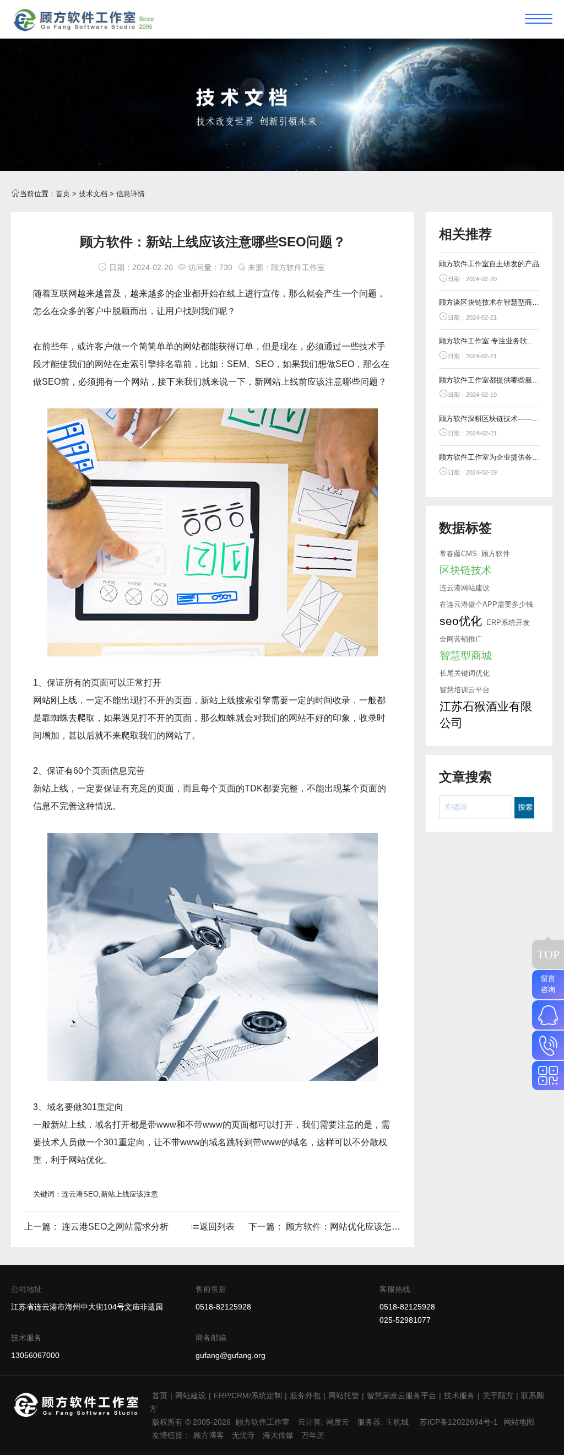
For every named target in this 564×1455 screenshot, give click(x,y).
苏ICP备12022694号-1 (459, 1422)
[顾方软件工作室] (83, 18)
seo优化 (461, 621)
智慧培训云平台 (465, 690)
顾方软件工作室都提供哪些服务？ (489, 380)
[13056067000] (548, 1045)
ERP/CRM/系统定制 (248, 1395)
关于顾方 (497, 1395)
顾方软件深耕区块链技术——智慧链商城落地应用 (489, 418)
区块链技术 (466, 570)
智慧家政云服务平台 (401, 1395)
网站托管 (343, 1395)
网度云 (337, 1422)
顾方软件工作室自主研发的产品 (489, 264)
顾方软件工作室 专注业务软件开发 (489, 341)
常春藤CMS (458, 553)
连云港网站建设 (465, 588)
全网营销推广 (461, 639)
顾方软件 (495, 553)
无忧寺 (243, 1435)
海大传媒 (278, 1435)
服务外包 (305, 1395)
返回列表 (217, 1226)
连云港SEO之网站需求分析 (115, 1226)
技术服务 (459, 1395)
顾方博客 (208, 1435)
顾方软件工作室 (263, 1422)
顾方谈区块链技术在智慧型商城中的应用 (489, 302)
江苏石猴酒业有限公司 (486, 714)
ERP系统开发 (508, 622)
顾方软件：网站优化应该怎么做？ (352, 1226)
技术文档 (93, 194)
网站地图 (518, 1422)
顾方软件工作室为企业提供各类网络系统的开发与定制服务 (489, 457)
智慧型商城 (466, 655)
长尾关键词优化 (465, 673)
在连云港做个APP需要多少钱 (486, 604)
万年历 (312, 1435)
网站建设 (190, 1395)
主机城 (397, 1422)
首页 (63, 194)
